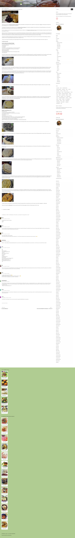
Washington (58, 81)
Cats (56, 132)
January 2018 (57, 191)
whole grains (58, 103)
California (58, 74)
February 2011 (58, 264)
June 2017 (57, 197)
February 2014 (58, 212)
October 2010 (58, 270)
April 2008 (57, 314)
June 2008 (57, 311)
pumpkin (70, 97)
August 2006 (57, 343)
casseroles (63, 89)
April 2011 (57, 261)
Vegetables (58, 60)
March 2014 (57, 210)
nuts (65, 96)
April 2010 (57, 279)
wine (61, 103)
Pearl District (58, 46)
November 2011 (58, 251)
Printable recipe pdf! (5, 41)
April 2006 (57, 349)
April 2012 (57, 244)
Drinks (57, 135)
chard (66, 89)
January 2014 (57, 213)
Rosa (2, 217)
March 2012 (57, 245)
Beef (57, 146)
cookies (64, 90)
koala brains (4, 240)
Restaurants (57, 62)
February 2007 (58, 334)
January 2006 (57, 353)
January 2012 (57, 248)
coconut (61, 90)
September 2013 (58, 219)
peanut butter (68, 96)
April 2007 (57, 331)
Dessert (58, 53)
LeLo (2, 296)
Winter (58, 70)
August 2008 (57, 308)
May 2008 (57, 312)
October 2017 (58, 193)
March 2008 (57, 315)
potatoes (67, 97)
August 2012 (57, 238)
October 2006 (58, 340)
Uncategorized (58, 83)
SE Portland (58, 143)
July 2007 (57, 327)
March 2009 (57, 298)
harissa (70, 93)
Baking (57, 35)
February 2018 (58, 190)
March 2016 (57, 200)
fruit (57, 93)
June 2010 (57, 276)
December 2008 (58, 302)
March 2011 (57, 263)
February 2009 (58, 299)
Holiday (58, 66)
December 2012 (58, 232)
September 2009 (58, 289)
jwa (2, 246)
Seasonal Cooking (58, 63)
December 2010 (58, 267)
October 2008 (58, 305)
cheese (69, 89)
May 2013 (57, 225)
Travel (57, 72)
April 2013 (57, 226)
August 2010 (57, 273)
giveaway (60, 93)
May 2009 (57, 295)
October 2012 (58, 235)
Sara (41, 24)
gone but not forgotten (65, 93)
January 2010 (57, 283)
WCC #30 (10, 205)
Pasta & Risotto (59, 56)
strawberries (67, 100)
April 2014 (57, 209)
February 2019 (58, 184)
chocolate (57, 90)
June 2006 (57, 346)
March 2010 (57, 280)
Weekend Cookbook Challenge (14, 24)
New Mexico (58, 77)
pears (57, 97)
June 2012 (57, 241)
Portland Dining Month (62, 97)
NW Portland (58, 45)
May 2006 (57, 347)
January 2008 (57, 318)
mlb (8, 8)
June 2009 (57, 293)
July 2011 (57, 257)
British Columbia (59, 73)
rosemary (57, 100)
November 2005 (58, 356)
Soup (57, 59)
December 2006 (58, 337)
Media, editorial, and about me (60, 119)
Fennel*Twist (30, 3)
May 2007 (57, 330)
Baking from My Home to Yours (31, 30)
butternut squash (58, 89)
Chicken (58, 52)
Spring (58, 67)
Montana (58, 171)
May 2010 (57, 277)
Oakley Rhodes (4, 280)
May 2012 (57, 242)
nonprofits (62, 96)
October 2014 (58, 203)
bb (2, 265)
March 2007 (57, 333)
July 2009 (57, 292)
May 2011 (57, 260)
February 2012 (58, 247)
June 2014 (57, 206)
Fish (57, 150)
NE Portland (58, 139)
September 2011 (58, 254)
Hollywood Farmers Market (22, 27)
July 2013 (57, 222)
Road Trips (58, 80)
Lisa (2, 225)
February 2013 (58, 229)
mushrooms (58, 96)
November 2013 (58, 216)
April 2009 (57, 296)
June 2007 (57, 328)
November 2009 (58, 286)
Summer (8, 209)
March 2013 (57, 228)
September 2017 (58, 194)
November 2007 (58, 321)
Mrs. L (3, 289)
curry (67, 90)
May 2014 (57, 207)
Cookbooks (5, 209)
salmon (61, 100)
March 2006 (57, 350)
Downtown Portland (59, 42)
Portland (57, 41)
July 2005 (57, 362)
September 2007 (58, 324)
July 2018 (57, 187)
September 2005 (58, 359)
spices (64, 100)
